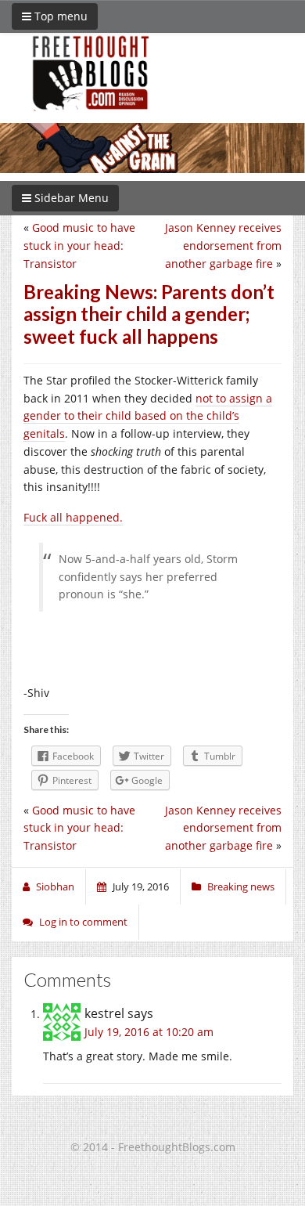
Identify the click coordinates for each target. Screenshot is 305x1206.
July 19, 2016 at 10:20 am (149, 1031)
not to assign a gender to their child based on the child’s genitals (147, 416)
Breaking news (240, 886)
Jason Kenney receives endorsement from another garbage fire (223, 245)
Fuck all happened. (73, 517)
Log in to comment (83, 922)
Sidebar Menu (70, 197)
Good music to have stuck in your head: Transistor (79, 245)
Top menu (59, 16)
